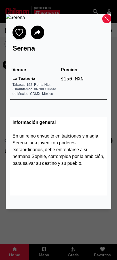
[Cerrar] (106, 18)
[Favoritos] (19, 32)
